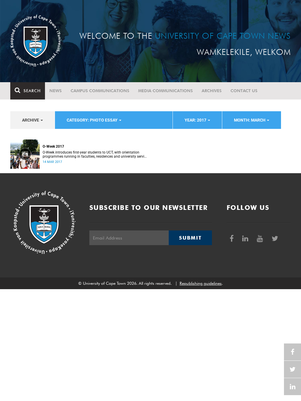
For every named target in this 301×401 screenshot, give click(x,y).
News (55, 90)
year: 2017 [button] (196, 120)
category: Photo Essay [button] (92, 120)
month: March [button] (250, 120)
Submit (190, 238)
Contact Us (243, 90)
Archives (212, 90)
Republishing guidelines (201, 283)
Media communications (165, 90)
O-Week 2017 (53, 146)
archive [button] (31, 120)
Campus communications (100, 90)
